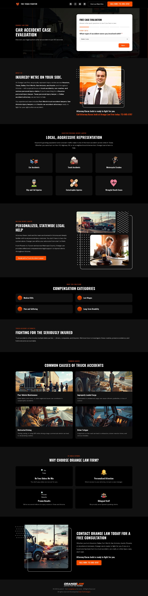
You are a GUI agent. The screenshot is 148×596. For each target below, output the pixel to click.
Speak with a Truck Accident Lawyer (31, 258)
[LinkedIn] (84, 4)
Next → (124, 45)
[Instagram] (75, 4)
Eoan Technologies (84, 592)
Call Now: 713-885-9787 (120, 4)
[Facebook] (70, 4)
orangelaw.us (72, 589)
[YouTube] (80, 4)
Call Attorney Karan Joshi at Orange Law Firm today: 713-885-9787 (104, 114)
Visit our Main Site (96, 4)
